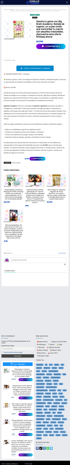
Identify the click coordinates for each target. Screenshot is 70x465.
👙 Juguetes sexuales (53, 347)
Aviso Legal (29, 463)
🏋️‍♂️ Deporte (51, 344)
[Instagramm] (44, 448)
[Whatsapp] (47, 448)
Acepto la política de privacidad (13, 352)
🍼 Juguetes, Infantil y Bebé (58, 341)
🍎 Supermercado (42, 341)
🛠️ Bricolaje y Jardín (43, 356)
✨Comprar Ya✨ (52, 46)
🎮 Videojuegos (16, 162)
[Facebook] (37, 448)
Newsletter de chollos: (7, 346)
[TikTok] (40, 448)
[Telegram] (51, 448)
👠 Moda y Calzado (42, 350)
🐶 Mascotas (40, 347)
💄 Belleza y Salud (55, 350)
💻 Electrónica (41, 353)
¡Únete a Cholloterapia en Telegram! (37, 68)
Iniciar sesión (62, 253)
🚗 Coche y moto (53, 353)
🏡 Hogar (59, 344)
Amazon (11, 9)
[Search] (67, 2)
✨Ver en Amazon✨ (26, 379)
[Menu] (2, 2)
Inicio (5, 9)
